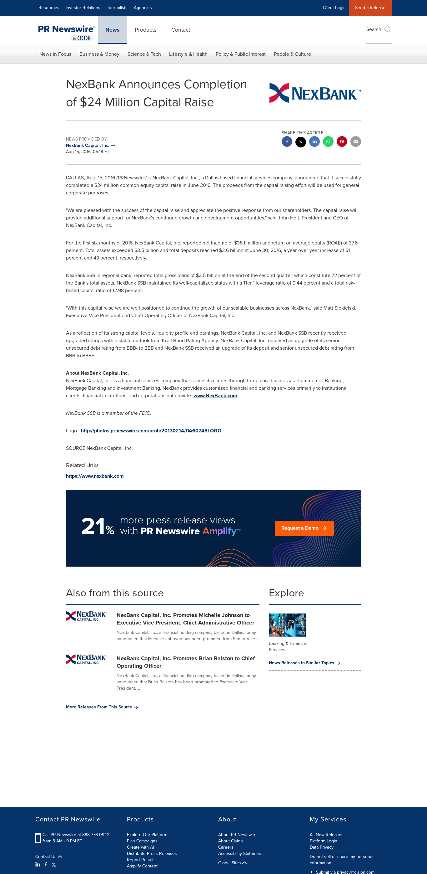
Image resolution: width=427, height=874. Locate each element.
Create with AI (140, 847)
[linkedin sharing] (314, 142)
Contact (180, 30)
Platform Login (323, 841)
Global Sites (230, 863)
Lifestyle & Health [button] (188, 54)
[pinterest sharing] (342, 142)
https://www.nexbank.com (95, 476)
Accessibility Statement (240, 853)
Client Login (334, 7)
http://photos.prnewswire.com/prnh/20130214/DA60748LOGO (151, 430)
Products (145, 30)
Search (373, 29)
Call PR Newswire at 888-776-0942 (76, 834)
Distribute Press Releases (152, 853)
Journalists (117, 7)
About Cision (230, 841)
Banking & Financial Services (288, 646)
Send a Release (370, 7)
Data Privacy (322, 847)
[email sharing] (355, 142)
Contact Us (46, 857)
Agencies (143, 7)
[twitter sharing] (300, 143)
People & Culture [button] (292, 54)
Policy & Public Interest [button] (241, 54)
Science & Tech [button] (144, 54)
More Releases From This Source (99, 707)
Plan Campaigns (142, 841)
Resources (48, 7)
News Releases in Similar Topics (301, 663)
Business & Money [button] (99, 54)
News (112, 30)
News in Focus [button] (55, 54)
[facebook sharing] (287, 142)
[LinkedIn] (38, 864)
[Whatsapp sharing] (328, 142)
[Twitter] (54, 864)
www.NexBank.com (215, 395)
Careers (226, 847)
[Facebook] (46, 864)
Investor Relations (83, 7)
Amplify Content (142, 866)
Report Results (141, 859)
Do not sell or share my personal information (341, 859)
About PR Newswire (237, 834)
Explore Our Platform (147, 834)
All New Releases (327, 834)
